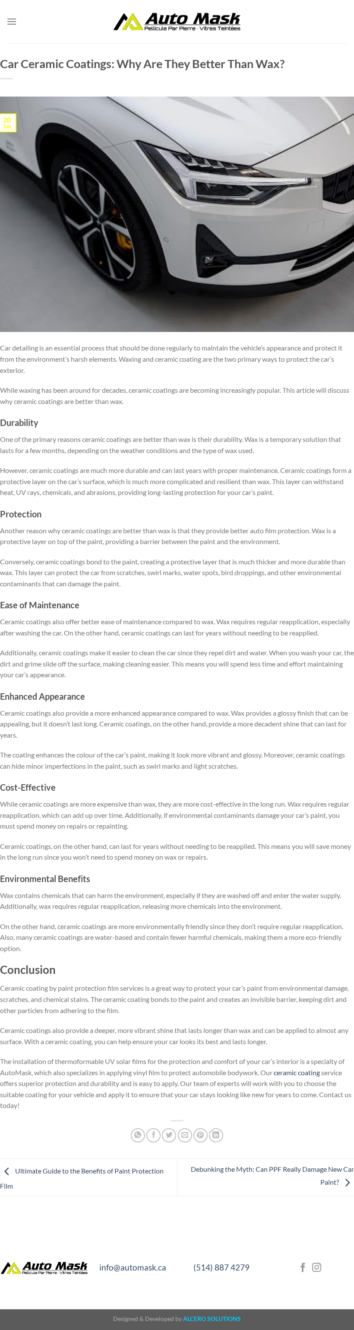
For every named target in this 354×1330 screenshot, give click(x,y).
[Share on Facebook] (153, 1135)
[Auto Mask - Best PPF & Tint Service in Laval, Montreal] (177, 21)
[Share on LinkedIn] (216, 1135)
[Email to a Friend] (185, 1135)
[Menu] (11, 21)
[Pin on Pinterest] (200, 1135)
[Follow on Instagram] (316, 1268)
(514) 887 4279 (221, 1267)
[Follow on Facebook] (302, 1268)
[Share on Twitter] (169, 1135)
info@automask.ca (132, 1267)
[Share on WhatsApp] (138, 1135)
